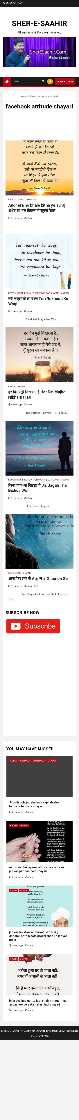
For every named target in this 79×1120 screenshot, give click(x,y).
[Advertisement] (39, 127)
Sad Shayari (52, 293)
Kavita (22, 199)
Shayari (31, 199)
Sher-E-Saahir (39, 23)
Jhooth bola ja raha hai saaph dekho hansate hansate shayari (34, 804)
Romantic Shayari (34, 293)
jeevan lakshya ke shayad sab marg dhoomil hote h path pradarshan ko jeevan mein (38, 936)
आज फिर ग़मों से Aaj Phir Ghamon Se (38, 578)
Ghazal (12, 199)
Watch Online (65, 81)
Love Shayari (15, 293)
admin (29, 218)
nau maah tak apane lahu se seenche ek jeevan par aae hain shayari (36, 869)
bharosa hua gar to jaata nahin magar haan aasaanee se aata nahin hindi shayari (38, 1002)
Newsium (72, 1030)
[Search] (43, 81)
